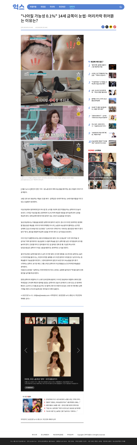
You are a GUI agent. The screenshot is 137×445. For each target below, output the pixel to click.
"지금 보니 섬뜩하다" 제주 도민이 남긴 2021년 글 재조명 (62, 408)
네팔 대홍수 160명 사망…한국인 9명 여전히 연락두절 (61, 405)
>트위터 (106, 26)
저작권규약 (70, 435)
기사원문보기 (29, 387)
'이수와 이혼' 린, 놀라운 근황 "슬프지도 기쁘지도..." (60, 411)
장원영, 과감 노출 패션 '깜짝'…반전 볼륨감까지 (41, 379)
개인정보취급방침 (58, 435)
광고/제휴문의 (45, 435)
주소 (114, 26)
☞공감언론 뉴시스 (27, 295)
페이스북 (102, 26)
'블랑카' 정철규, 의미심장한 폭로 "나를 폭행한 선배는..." (62, 402)
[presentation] (23, 320)
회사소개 (34, 435)
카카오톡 (110, 26)
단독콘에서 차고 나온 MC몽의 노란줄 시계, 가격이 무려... (62, 399)
